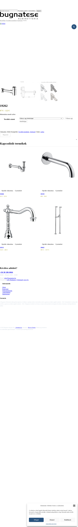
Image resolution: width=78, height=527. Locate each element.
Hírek (4, 287)
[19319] (59, 167)
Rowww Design (31, 327)
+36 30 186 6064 (6, 272)
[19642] (59, 221)
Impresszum (6, 294)
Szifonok (20, 20)
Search (39, 11)
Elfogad (36, 520)
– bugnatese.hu (18, 327)
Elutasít (52, 520)
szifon (42, 132)
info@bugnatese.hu (10, 278)
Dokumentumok (7, 291)
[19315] (18, 221)
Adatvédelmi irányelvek (51, 524)
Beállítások (67, 520)
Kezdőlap (3, 20)
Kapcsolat (5, 289)
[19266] (18, 167)
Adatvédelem (6, 292)
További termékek (11, 20)
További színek (9, 119)
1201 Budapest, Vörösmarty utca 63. (18, 280)
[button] (74, 506)
